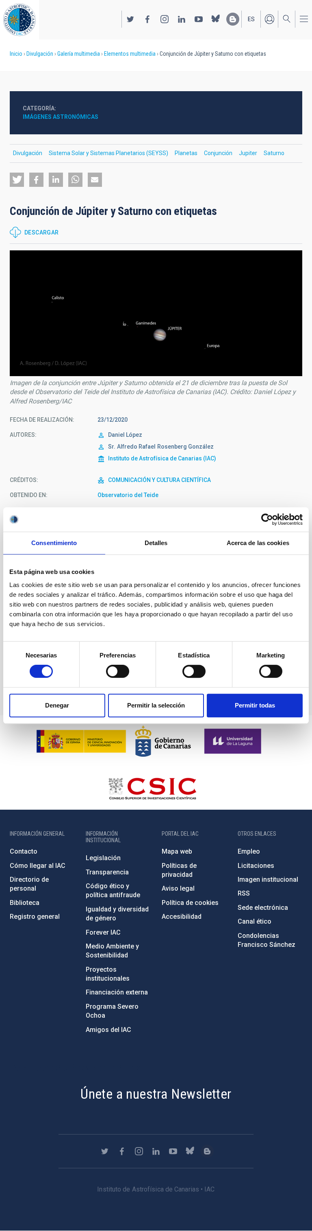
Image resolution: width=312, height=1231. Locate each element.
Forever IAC (103, 932)
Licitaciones (256, 866)
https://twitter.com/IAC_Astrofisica (130, 19)
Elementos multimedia (130, 53)
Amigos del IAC (108, 1030)
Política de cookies (190, 903)
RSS (244, 893)
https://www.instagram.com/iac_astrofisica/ (164, 19)
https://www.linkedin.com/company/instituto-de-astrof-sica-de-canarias (181, 19)
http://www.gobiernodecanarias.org (162, 741)
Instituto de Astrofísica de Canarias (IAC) (162, 458)
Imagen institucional (268, 879)
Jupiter (248, 153)
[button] (17, 180)
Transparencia (107, 872)
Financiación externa (117, 992)
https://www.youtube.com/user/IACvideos (198, 19)
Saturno (274, 153)
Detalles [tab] (156, 542)
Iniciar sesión (269, 19)
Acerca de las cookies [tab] (258, 542)
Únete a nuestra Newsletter (155, 1094)
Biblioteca (24, 903)
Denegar (57, 705)
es (251, 19)
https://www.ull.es (233, 741)
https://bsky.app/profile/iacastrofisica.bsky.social (215, 19)
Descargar (41, 232)
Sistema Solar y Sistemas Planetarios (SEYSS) (108, 153)
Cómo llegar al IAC (37, 866)
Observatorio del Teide (128, 495)
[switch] (117, 671)
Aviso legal (178, 888)
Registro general (35, 916)
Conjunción (218, 153)
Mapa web (177, 851)
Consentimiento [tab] (54, 542)
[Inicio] (19, 19)
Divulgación (39, 53)
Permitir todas (255, 705)
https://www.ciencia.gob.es (81, 741)
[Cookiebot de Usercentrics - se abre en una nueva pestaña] (267, 519)
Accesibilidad (182, 916)
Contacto (23, 851)
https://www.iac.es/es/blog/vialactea (232, 19)
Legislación (103, 858)
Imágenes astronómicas (60, 117)
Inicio (16, 53)
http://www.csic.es (152, 788)
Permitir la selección (156, 705)
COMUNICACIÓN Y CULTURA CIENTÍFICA (159, 480)
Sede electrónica (263, 907)
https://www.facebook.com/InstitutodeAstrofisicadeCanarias (147, 19)
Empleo (249, 851)
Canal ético (254, 921)
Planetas (186, 153)
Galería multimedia (78, 53)
